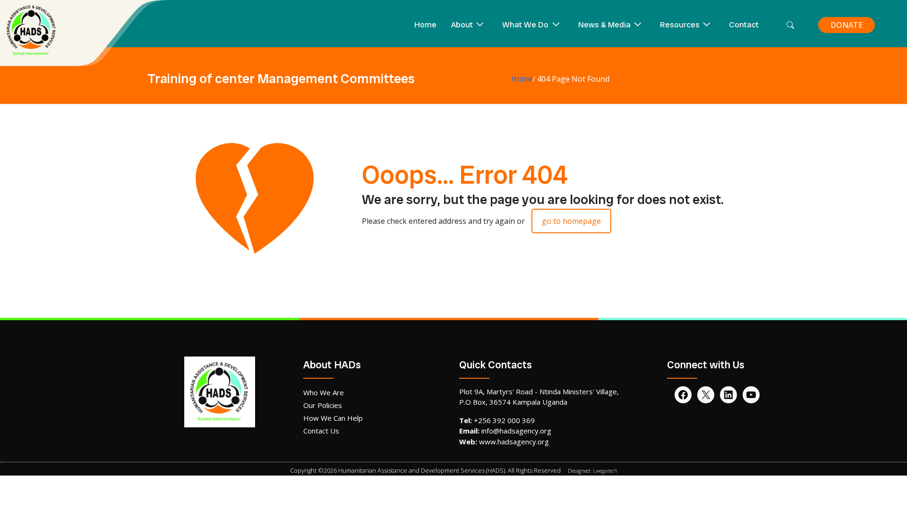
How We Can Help (333, 418)
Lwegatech (605, 470)
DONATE (846, 25)
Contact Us (321, 430)
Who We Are (323, 392)
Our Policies (322, 405)
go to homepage (571, 221)
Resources (680, 24)
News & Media (604, 24)
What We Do (525, 24)
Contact (744, 24)
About (462, 24)
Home (425, 24)
